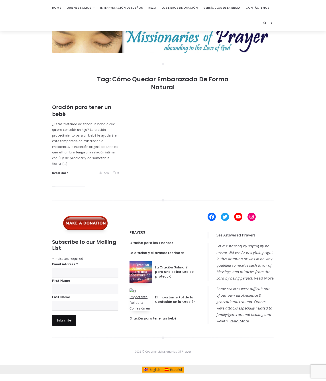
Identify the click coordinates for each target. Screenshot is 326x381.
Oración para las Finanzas (151, 243)
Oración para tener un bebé (81, 111)
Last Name (61, 297)
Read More (60, 173)
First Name (61, 280)
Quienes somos (79, 8)
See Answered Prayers (236, 235)
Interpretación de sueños (121, 8)
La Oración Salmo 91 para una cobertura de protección (174, 272)
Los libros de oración (180, 8)
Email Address (65, 264)
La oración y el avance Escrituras (157, 253)
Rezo (152, 8)
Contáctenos (257, 8)
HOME (56, 8)
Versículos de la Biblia (221, 8)
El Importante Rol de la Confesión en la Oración (175, 299)
